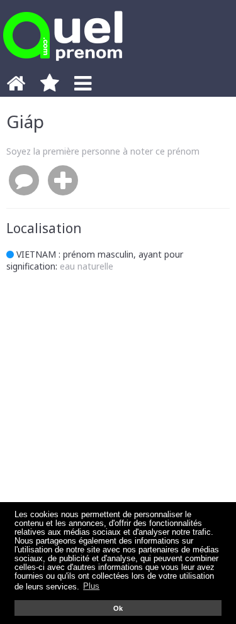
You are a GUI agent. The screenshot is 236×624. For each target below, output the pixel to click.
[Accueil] (15, 87)
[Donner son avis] (24, 181)
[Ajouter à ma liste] (63, 181)
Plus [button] (91, 586)
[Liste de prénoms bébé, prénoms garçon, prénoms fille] (63, 64)
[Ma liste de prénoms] (49, 87)
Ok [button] (118, 608)
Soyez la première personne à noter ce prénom (102, 151)
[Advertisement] (118, 414)
